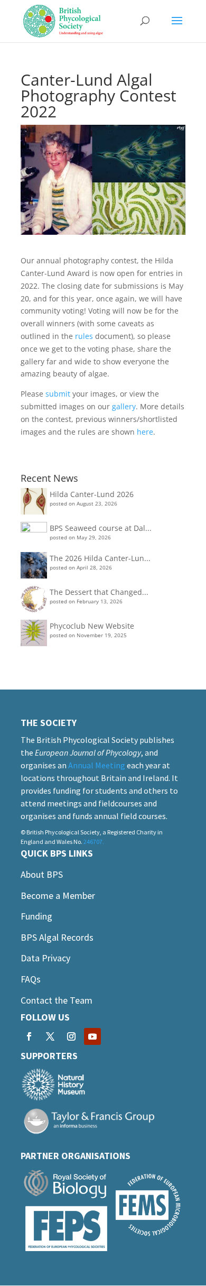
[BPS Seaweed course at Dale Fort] (34, 535)
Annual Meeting (96, 765)
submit (57, 394)
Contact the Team (56, 1000)
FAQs (31, 979)
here (145, 432)
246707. (93, 842)
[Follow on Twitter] (50, 1036)
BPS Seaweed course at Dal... (101, 528)
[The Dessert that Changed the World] (34, 601)
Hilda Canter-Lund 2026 (92, 494)
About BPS (42, 874)
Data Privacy (45, 958)
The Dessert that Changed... (99, 592)
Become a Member (58, 895)
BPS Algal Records (57, 937)
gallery (124, 406)
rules (84, 336)
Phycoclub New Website (92, 626)
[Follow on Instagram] (71, 1036)
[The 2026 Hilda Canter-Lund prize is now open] (34, 567)
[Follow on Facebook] (29, 1036)
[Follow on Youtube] (92, 1036)
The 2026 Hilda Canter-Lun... (100, 558)
